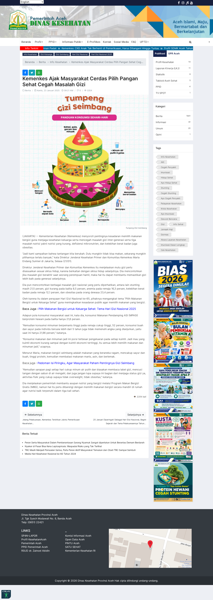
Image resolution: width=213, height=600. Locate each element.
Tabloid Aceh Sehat (173, 80)
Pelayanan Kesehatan (171, 203)
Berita (42, 62)
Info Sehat (178, 224)
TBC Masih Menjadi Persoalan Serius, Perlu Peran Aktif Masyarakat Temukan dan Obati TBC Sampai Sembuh (80, 450)
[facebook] (25, 73)
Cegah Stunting (168, 193)
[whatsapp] (39, 73)
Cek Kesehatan (168, 250)
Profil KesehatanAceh (33, 539)
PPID (173, 86)
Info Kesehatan (30, 54)
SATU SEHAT (73, 546)
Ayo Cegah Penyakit (170, 198)
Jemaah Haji (167, 229)
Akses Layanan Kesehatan (173, 239)
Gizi (163, 224)
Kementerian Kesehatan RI (80, 550)
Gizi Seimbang (62, 54)
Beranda (26, 41)
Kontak (107, 41)
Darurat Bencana (169, 219)
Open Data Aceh (75, 539)
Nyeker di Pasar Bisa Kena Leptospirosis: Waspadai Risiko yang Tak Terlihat (63, 446)
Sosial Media (121, 41)
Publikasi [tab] (160, 53)
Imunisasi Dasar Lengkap (173, 245)
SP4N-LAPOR (29, 535)
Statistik (173, 74)
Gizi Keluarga (46, 54)
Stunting (165, 188)
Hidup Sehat (167, 177)
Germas (164, 234)
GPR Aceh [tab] (174, 53)
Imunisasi (165, 172)
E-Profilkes (93, 41)
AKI (162, 162)
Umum (173, 128)
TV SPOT (173, 93)
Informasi (173, 122)
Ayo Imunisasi (167, 214)
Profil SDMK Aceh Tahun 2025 (161, 48)
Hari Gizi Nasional (80, 54)
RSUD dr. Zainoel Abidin (35, 550)
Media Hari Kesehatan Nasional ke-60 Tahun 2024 (50, 453)
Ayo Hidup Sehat (169, 182)
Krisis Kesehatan (169, 208)
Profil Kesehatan (173, 62)
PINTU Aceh (72, 543)
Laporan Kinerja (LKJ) (173, 68)
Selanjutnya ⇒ (135, 414)
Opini (173, 134)
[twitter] (32, 73)
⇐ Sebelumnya (33, 414)
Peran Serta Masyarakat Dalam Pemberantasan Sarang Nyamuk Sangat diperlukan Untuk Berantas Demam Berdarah (84, 442)
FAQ (133, 41)
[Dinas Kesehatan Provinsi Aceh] (106, 22)
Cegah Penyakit (168, 167)
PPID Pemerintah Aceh (34, 546)
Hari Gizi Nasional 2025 (101, 54)
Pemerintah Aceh (31, 543)
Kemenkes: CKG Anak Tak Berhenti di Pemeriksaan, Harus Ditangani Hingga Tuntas (90, 48)
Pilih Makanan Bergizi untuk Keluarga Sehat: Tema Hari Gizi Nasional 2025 (87, 308)
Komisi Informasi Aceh (78, 535)
